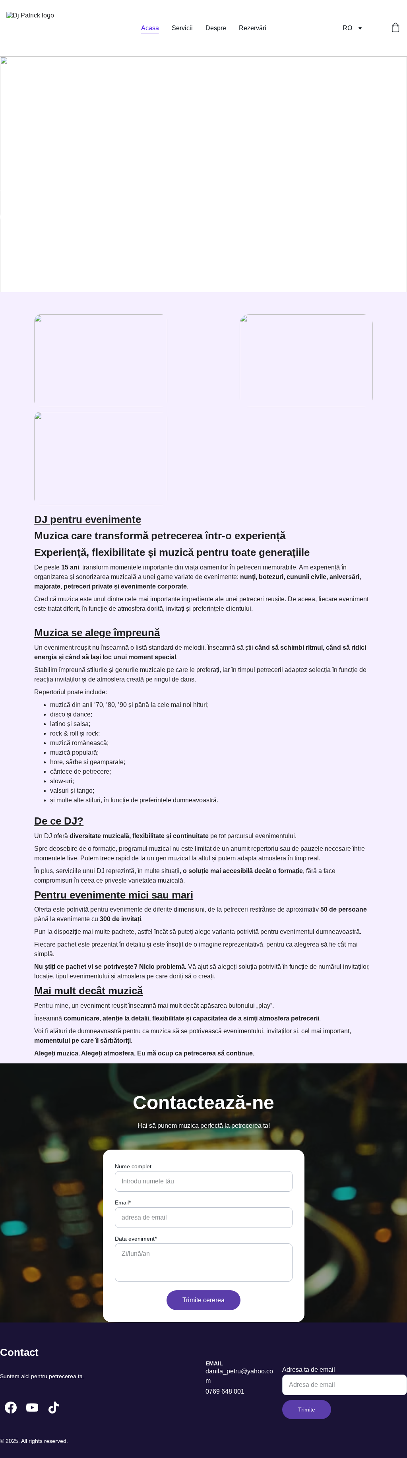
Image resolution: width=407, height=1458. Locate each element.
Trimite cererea (203, 1300)
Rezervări (252, 28)
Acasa (150, 28)
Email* (123, 1202)
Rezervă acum (32, 216)
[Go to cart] (395, 28)
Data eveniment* (136, 1238)
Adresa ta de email (308, 1369)
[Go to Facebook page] (11, 1407)
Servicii (182, 28)
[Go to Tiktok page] (54, 1407)
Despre (215, 28)
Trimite (306, 1409)
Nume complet (133, 1166)
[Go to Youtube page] (32, 1407)
